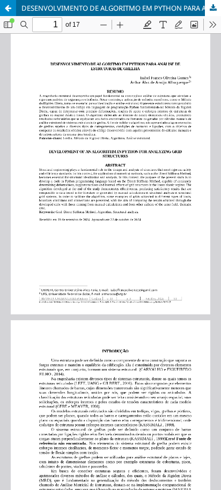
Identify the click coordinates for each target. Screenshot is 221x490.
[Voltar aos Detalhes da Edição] (8, 8)
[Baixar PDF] (213, 8)
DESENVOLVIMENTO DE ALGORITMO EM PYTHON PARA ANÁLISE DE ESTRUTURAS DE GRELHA (121, 8)
